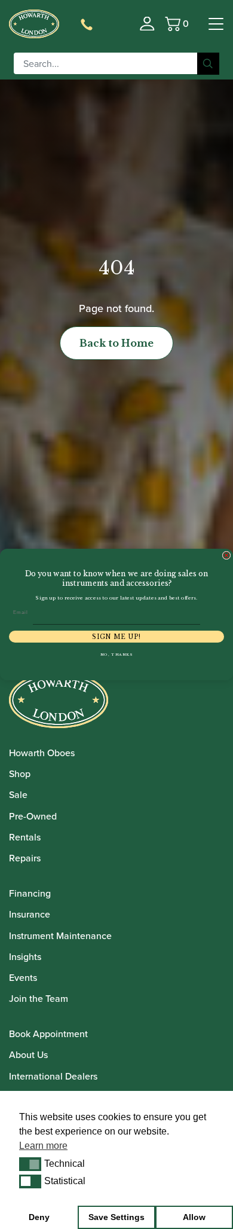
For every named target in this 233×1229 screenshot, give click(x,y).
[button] (30, 1163)
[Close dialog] (226, 555)
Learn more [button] (43, 1146)
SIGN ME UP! (116, 636)
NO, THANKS (116, 654)
